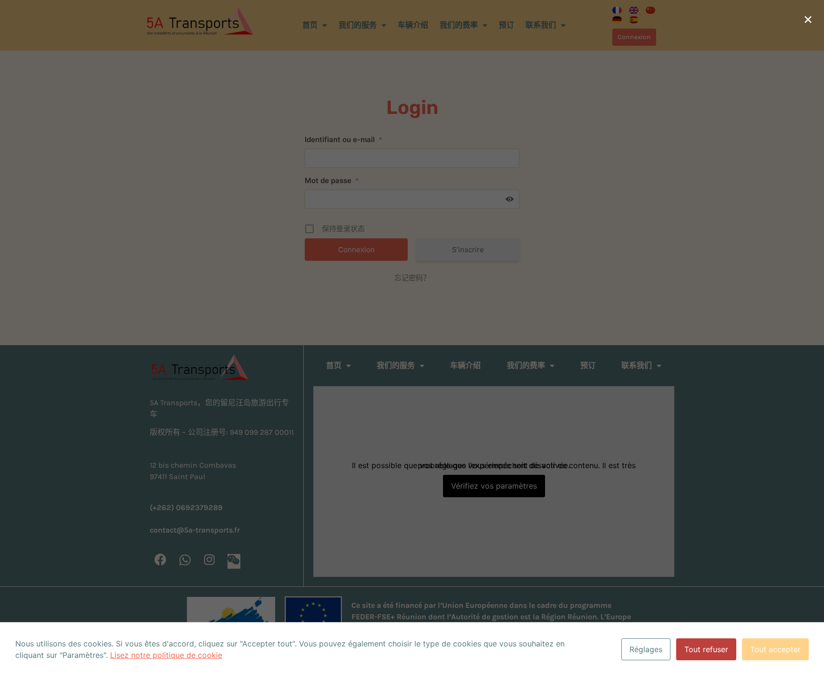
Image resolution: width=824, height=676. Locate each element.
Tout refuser (706, 649)
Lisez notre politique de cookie (166, 655)
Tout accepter (775, 649)
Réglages (645, 649)
